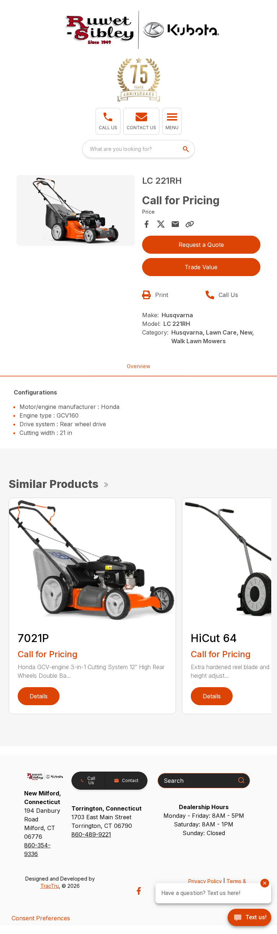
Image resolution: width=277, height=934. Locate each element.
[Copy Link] (189, 224)
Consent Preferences (41, 918)
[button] (108, 121)
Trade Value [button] (201, 267)
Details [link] (39, 696)
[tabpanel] (76, 211)
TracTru (49, 886)
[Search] (241, 780)
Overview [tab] (138, 366)
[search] (186, 149)
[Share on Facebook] (146, 224)
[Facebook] (138, 890)
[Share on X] (161, 224)
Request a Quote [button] (201, 244)
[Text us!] (249, 918)
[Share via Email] (175, 224)
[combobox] (138, 149)
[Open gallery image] (76, 210)
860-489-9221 (91, 834)
